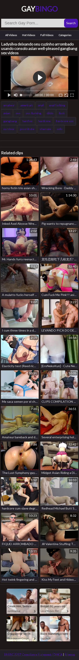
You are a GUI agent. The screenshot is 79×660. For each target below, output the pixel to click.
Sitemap (70, 654)
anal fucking (57, 105)
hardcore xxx (65, 121)
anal (40, 105)
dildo (50, 113)
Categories (65, 35)
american (26, 105)
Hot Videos (28, 35)
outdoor (8, 129)
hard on (27, 121)
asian (6, 113)
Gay (40, 8)
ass (18, 113)
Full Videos (47, 35)
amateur (9, 105)
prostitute (27, 129)
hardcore (44, 121)
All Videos (11, 35)
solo (59, 129)
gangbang (10, 121)
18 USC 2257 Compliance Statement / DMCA (33, 654)
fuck (62, 113)
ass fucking (33, 113)
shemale (45, 129)
